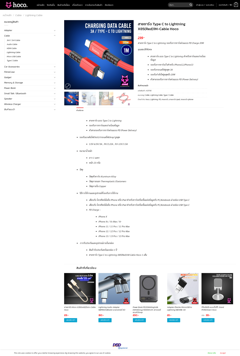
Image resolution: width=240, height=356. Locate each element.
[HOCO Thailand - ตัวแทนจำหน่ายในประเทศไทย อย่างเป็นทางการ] (16, 5)
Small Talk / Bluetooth (15, 93)
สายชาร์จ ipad (174, 99)
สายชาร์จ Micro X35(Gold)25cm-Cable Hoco (80, 308)
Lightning (154, 99)
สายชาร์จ (165, 99)
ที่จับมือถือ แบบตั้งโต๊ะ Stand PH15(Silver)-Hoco (213, 308)
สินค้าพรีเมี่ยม (63, 5)
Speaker (8, 98)
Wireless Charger (12, 104)
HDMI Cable (12, 48)
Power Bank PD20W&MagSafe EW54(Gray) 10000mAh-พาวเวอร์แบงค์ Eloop (147, 310)
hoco (147, 99)
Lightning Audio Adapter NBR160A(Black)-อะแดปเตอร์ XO (111, 308)
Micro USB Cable (14, 56)
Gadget (7, 77)
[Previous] (69, 55)
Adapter (8, 30)
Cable (18, 15)
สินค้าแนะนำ (9, 109)
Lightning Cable (33, 15)
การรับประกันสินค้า (93, 5)
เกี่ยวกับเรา (77, 5)
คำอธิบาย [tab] (80, 110)
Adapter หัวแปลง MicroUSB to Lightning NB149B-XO (179, 308)
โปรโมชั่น (51, 5)
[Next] (128, 55)
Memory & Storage (13, 82)
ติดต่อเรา (109, 5)
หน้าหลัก (40, 5)
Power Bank (10, 88)
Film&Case (9, 72)
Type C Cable (12, 60)
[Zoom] (68, 86)
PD (160, 99)
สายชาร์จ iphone (187, 99)
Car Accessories (12, 66)
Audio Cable (12, 44)
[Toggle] (55, 30)
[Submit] (190, 4)
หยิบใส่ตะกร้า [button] (70, 320)
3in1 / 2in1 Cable (13, 40)
